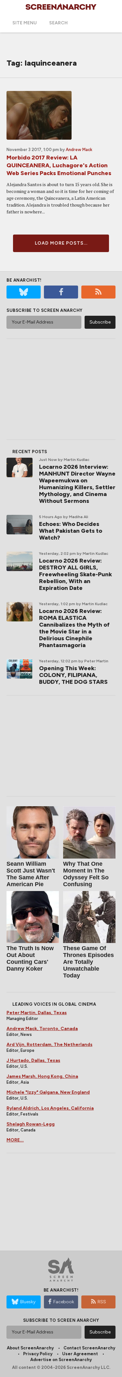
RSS (102, 1302)
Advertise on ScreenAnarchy (61, 1359)
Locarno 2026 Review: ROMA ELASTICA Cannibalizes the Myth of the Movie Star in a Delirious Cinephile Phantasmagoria (74, 628)
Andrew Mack (79, 149)
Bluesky (27, 1302)
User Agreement (80, 1353)
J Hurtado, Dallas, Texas (33, 1060)
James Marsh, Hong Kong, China (42, 1076)
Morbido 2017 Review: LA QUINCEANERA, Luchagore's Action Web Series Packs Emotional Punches (59, 165)
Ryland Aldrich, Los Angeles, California (50, 1108)
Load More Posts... (61, 243)
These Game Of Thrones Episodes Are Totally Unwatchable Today (88, 962)
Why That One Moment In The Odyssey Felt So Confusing (86, 874)
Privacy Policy (37, 1353)
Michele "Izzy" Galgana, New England (48, 1092)
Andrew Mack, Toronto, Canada (42, 1028)
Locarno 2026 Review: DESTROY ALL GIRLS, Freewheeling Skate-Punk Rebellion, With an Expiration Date (75, 574)
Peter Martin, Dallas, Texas (37, 1012)
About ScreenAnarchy (30, 1347)
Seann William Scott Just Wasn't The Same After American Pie (31, 874)
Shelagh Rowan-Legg (31, 1124)
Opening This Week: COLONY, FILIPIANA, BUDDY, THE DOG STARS (73, 675)
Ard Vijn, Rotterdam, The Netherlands (49, 1044)
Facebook (63, 1302)
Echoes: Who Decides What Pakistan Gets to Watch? (70, 530)
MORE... (15, 1140)
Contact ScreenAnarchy (89, 1347)
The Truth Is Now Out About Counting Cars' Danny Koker (30, 958)
